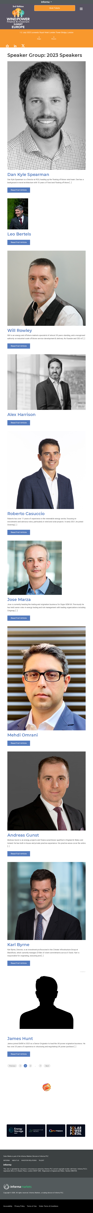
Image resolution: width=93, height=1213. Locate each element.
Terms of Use (32, 1206)
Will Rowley (19, 330)
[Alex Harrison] (46, 382)
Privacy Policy (20, 1206)
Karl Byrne (18, 944)
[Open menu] (81, 7)
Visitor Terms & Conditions (48, 1206)
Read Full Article (19, 190)
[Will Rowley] (46, 288)
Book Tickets (54, 8)
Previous (12, 1066)
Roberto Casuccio (26, 513)
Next (47, 1066)
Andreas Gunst (23, 835)
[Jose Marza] (46, 568)
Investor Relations (29, 1160)
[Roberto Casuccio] (46, 470)
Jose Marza (19, 599)
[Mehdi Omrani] (46, 678)
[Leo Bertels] (46, 213)
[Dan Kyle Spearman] (46, 115)
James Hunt (20, 1038)
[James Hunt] (46, 1003)
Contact (46, 1143)
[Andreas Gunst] (46, 790)
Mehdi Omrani (22, 735)
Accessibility (7, 1206)
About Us (15, 1160)
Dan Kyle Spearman (28, 174)
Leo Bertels (19, 234)
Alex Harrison (21, 414)
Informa (6, 1160)
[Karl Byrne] (46, 901)
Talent (41, 1160)
